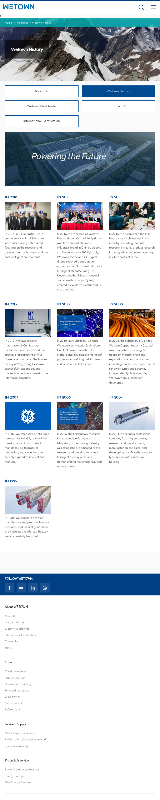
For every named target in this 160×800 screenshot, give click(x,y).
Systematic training (16, 746)
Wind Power (12, 696)
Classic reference (15, 671)
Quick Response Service (19, 733)
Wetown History (118, 91)
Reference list (13, 709)
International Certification (41, 121)
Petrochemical (13, 703)
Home (8, 22)
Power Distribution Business (22, 769)
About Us (22, 22)
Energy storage (14, 776)
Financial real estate (17, 690)
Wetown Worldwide (41, 106)
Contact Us (118, 106)
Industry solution (15, 677)
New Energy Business (18, 782)
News (8, 647)
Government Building (18, 684)
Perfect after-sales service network (26, 739)
